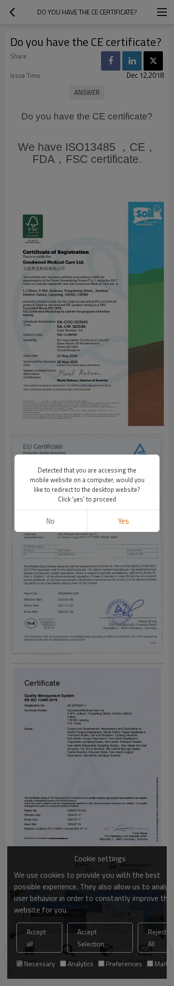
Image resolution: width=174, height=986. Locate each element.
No (50, 521)
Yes (123, 521)
